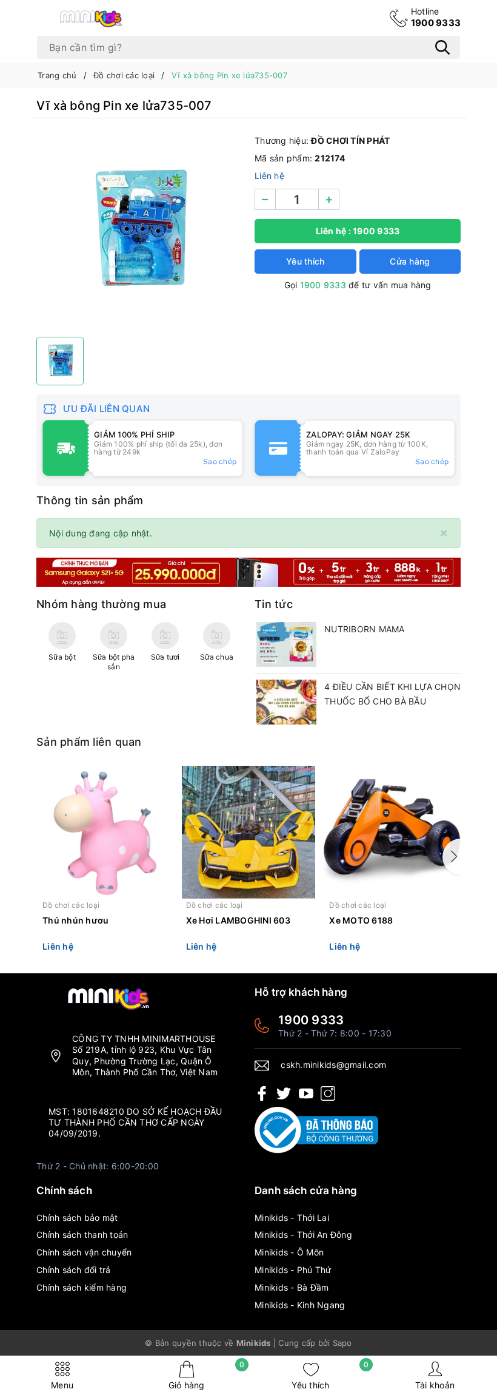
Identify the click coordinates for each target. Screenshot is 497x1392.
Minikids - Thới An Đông (303, 1234)
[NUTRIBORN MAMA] (286, 644)
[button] (451, 857)
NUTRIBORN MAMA (364, 629)
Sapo (342, 1343)
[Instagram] (328, 1092)
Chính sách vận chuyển (84, 1252)
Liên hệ (269, 176)
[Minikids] (248, 571)
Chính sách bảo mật (77, 1217)
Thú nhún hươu (75, 920)
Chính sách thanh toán (82, 1234)
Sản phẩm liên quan (89, 741)
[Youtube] (306, 1092)
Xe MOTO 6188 (361, 920)
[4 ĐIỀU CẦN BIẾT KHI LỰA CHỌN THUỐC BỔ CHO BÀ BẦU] (286, 702)
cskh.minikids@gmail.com (333, 1064)
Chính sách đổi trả (73, 1270)
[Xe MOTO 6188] (392, 832)
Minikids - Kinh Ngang (300, 1305)
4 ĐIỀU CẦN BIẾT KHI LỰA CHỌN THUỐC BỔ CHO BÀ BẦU (392, 693)
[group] (139, 230)
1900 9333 (436, 17)
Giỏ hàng (206, 1375)
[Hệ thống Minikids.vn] (90, 18)
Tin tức (274, 604)
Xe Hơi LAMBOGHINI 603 (238, 920)
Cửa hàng (410, 261)
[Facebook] (262, 1092)
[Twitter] (283, 1092)
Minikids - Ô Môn (289, 1252)
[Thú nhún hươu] (105, 832)
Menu (62, 1385)
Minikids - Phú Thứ (293, 1270)
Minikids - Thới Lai (292, 1217)
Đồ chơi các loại (70, 905)
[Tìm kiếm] (442, 47)
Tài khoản (435, 1385)
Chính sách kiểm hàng (81, 1287)
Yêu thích (330, 1375)
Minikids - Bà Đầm (292, 1287)
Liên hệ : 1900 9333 (358, 231)
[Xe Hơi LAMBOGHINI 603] (249, 832)
